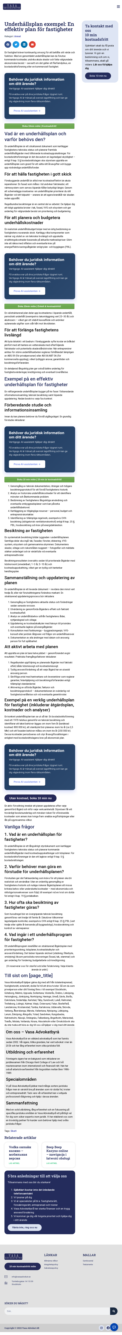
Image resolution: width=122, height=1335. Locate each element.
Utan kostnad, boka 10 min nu (30, 798)
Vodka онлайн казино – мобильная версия (20, 1152)
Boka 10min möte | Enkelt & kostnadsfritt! (39, 306)
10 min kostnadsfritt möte (22, 1266)
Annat (17, 36)
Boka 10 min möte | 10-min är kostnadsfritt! (39, 479)
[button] (118, 6)
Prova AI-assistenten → (27, 110)
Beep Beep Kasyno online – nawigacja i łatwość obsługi (58, 1152)
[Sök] (114, 1311)
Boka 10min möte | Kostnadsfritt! (39, 126)
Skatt (14, 1131)
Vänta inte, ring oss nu (24, 1227)
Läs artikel (14, 1163)
